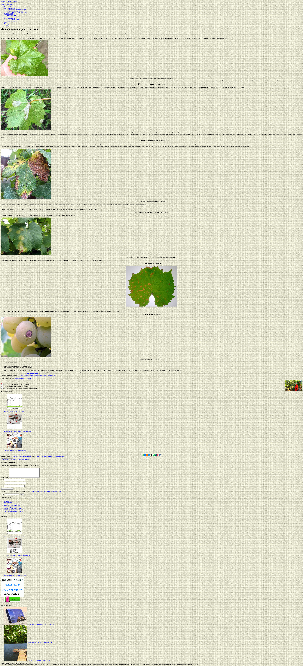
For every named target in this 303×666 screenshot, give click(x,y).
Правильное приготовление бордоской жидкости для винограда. (37, 375)
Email (2, 482)
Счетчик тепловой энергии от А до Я (17, 12)
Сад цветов (4, 459)
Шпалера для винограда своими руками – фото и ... (41, 642)
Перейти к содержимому (7, 4)
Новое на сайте (8, 6)
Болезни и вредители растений (44, 456)
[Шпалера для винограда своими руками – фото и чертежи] (15, 642)
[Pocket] (158, 455)
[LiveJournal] (156, 455)
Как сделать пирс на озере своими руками (39, 660)
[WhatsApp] (143, 455)
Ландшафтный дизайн (10, 18)
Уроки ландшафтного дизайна (9, 1)
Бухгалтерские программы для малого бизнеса (16, 499)
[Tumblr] (160, 455)
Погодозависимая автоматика (15, 11)
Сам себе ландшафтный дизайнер (22, 456)
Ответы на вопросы (12, 16)
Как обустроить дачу (12, 21)
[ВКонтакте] (145, 455)
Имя (2, 480)
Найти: (2, 494)
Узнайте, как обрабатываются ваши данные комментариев (45, 491)
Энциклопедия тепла (9, 8)
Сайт (2, 485)
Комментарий (5, 477)
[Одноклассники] (147, 455)
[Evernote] (154, 455)
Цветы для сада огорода (13, 19)
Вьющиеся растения (58, 456)
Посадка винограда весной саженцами (20, 459)
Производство (7, 24)
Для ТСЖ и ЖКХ (8, 14)
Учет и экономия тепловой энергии (16, 9)
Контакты (6, 25)
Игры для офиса (8, 502)
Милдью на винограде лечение (23, 378)
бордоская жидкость (32, 373)
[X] (151, 455)
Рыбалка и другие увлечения (11, 507)
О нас (5, 22)
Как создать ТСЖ (11, 15)
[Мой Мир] (149, 455)
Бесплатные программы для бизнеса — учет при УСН (42, 624)
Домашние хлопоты (9, 501)
